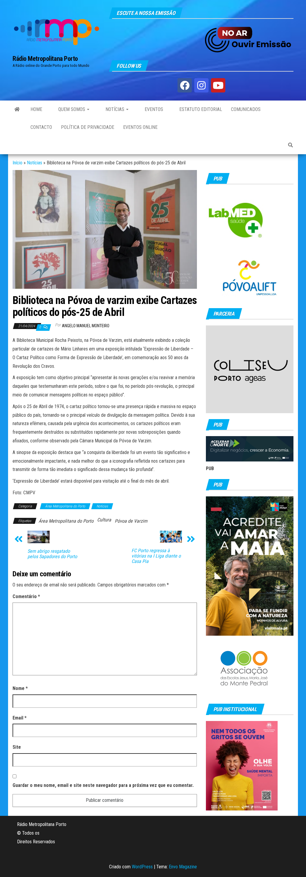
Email (20, 718)
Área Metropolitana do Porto (65, 506)
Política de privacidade (87, 127)
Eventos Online (140, 127)
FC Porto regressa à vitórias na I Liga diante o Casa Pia (156, 556)
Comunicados (246, 109)
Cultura (104, 520)
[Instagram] (201, 85)
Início (17, 163)
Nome (20, 688)
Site (17, 747)
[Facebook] (185, 85)
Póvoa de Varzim (131, 521)
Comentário (26, 596)
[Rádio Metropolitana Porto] (17, 109)
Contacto (41, 127)
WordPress (142, 867)
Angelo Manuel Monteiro (85, 325)
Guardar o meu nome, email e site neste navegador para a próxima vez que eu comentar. (103, 785)
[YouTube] (218, 85)
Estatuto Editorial (200, 109)
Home (36, 109)
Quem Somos (71, 109)
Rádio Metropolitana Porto (45, 58)
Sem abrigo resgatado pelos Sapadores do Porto (52, 554)
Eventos (153, 109)
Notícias (115, 109)
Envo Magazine (183, 867)
